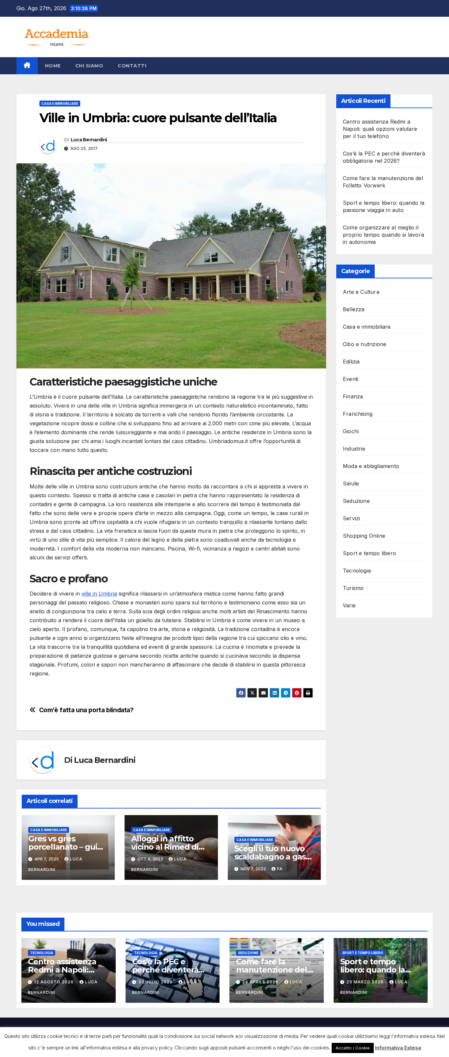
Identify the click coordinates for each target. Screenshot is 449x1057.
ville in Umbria (99, 593)
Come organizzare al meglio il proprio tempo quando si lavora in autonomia (383, 234)
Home (53, 66)
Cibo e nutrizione (364, 344)
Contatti (132, 66)
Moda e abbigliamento (371, 466)
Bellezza (354, 309)
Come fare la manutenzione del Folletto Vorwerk (271, 970)
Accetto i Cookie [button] (353, 1047)
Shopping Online (364, 535)
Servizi (351, 518)
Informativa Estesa (398, 1048)
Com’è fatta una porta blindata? (86, 710)
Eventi (350, 379)
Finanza (353, 396)
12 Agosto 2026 (54, 981)
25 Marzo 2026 (365, 981)
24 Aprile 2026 (261, 981)
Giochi (351, 431)
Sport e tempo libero (369, 553)
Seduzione (356, 501)
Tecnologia (357, 570)
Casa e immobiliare (59, 104)
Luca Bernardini (89, 140)
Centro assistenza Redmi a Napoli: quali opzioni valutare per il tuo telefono (380, 128)
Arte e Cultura (361, 292)
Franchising (357, 414)
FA (280, 868)
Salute (351, 483)
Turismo (353, 588)
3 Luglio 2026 (156, 981)
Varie (349, 605)
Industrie (354, 448)
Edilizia (351, 361)
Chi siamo (89, 66)
